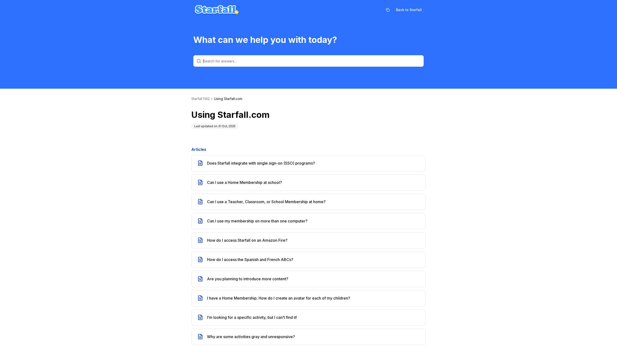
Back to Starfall (409, 10)
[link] (228, 98)
